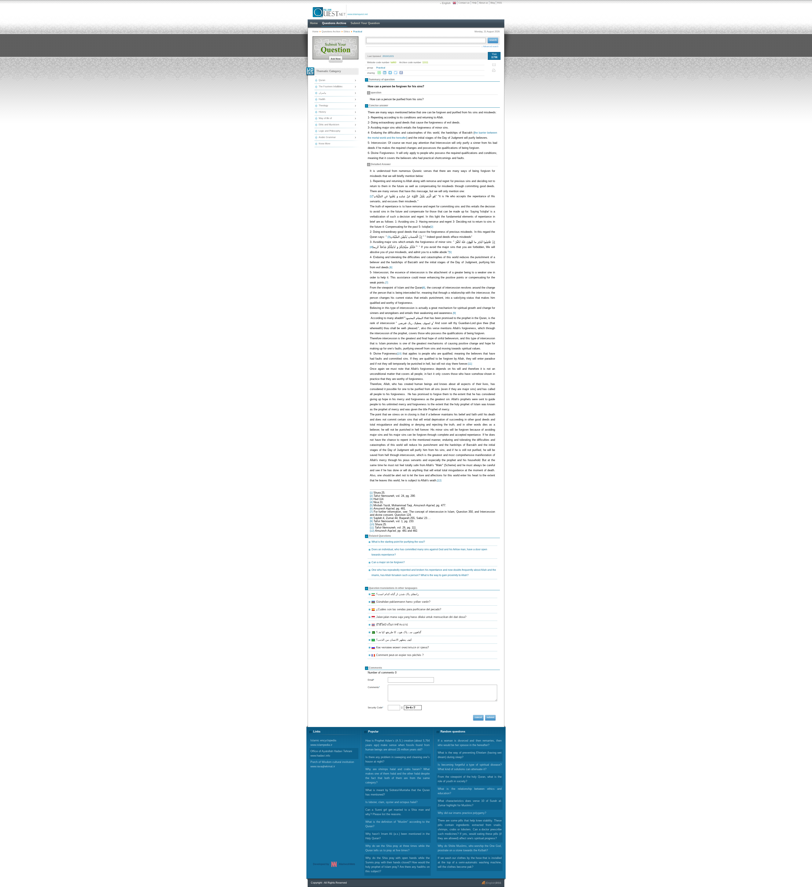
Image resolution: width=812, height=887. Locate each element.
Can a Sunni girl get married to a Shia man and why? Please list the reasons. (397, 812)
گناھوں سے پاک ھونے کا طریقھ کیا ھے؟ (398, 633)
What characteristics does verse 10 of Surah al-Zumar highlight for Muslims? (470, 803)
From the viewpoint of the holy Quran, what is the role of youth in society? (470, 779)
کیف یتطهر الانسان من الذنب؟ (393, 640)
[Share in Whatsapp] (379, 72)
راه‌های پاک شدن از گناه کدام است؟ (397, 595)
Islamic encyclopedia (323, 742)
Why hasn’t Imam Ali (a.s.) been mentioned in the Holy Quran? (397, 836)
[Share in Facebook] (401, 72)
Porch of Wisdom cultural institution (332, 764)
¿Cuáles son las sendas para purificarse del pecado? (408, 610)
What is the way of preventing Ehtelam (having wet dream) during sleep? (470, 755)
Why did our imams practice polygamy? (462, 812)
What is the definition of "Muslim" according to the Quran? (397, 824)
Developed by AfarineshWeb (334, 864)
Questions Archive (331, 31)
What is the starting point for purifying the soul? (398, 541)
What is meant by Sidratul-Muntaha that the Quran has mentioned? (397, 792)
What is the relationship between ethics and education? (470, 791)
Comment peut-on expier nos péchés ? (399, 655)
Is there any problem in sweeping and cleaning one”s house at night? (397, 759)
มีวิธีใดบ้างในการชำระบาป (391, 625)
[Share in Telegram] (390, 72)
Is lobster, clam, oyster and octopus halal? (391, 802)
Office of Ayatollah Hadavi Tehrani (331, 753)
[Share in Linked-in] (384, 72)
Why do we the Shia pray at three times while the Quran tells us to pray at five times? (397, 848)
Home (315, 31)
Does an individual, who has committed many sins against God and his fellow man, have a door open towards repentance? (429, 552)
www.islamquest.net (357, 14)
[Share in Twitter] (395, 72)
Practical (380, 67)
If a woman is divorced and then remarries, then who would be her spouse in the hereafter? (470, 743)
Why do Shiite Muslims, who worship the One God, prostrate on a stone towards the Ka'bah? (470, 848)
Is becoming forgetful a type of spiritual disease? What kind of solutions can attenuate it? (470, 767)
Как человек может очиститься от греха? (402, 648)
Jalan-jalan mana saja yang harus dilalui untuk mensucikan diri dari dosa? (420, 617)
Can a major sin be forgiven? (388, 562)
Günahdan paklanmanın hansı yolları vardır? (402, 602)
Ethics (347, 31)
